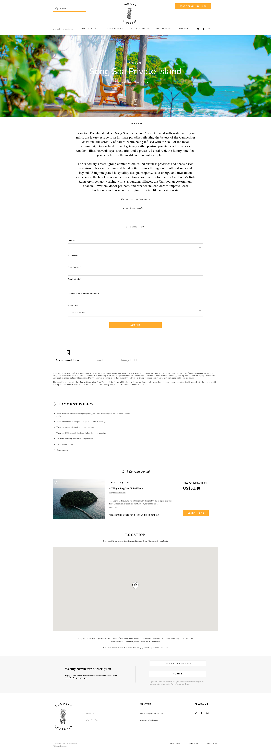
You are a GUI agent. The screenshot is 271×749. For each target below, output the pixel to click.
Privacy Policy (175, 743)
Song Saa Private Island (117, 493)
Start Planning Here (193, 6)
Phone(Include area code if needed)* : (84, 294)
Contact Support (212, 743)
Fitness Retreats (90, 29)
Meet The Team (92, 720)
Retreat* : (72, 241)
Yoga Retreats (115, 29)
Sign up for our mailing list (63, 29)
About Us (90, 713)
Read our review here (135, 199)
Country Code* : (74, 279)
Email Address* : (74, 267)
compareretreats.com (149, 720)
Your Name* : (73, 255)
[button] (135, 247)
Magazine (184, 29)
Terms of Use (193, 743)
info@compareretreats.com (151, 713)
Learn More (113, 508)
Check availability (135, 208)
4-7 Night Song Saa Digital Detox (126, 488)
